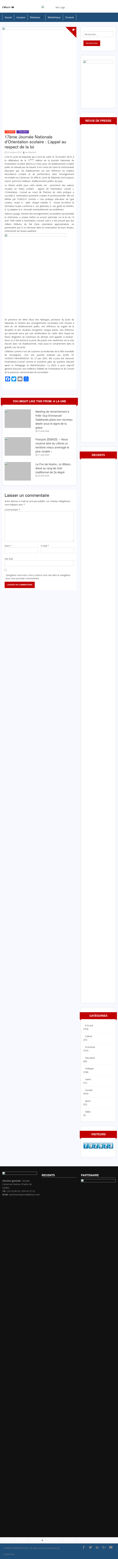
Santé (88, 1079)
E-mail (45, 545)
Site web (9, 558)
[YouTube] (13, 7)
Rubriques (35, 17)
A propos (20, 17)
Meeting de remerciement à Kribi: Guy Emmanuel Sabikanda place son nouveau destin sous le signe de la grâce (54, 419)
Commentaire (12, 509)
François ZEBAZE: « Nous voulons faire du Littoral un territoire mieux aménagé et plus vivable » (52, 445)
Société (88, 1090)
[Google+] (9, 7)
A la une (10, 131)
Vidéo (88, 1111)
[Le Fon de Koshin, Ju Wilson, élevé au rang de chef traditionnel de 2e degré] (18, 471)
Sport (87, 1100)
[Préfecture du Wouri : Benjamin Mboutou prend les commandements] (2, 782)
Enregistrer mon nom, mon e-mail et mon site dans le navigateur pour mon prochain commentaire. (38, 577)
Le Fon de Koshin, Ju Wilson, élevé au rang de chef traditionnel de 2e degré (53, 468)
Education (23, 131)
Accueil (8, 17)
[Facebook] (3, 7)
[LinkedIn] (7, 7)
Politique (89, 1068)
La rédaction (30, 152)
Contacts (69, 17)
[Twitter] (5, 7)
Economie (90, 1047)
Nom (8, 545)
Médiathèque (54, 17)
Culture (88, 1036)
